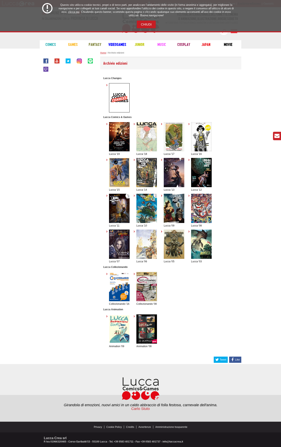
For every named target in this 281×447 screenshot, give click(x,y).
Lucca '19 (114, 154)
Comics (50, 44)
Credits (130, 427)
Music (161, 44)
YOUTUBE (57, 61)
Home (103, 52)
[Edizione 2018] (146, 150)
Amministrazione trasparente (171, 427)
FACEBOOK (46, 61)
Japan (205, 44)
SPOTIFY (90, 61)
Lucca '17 (169, 154)
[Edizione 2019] (119, 150)
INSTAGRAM (79, 61)
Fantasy (95, 44)
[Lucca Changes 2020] (119, 111)
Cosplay (183, 44)
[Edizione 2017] (174, 150)
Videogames (117, 44)
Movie (228, 44)
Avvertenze (144, 427)
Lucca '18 (141, 154)
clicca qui (73, 11)
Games (73, 44)
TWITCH (46, 69)
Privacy (98, 427)
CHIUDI (146, 24)
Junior (139, 44)
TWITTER (68, 61)
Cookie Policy (114, 427)
